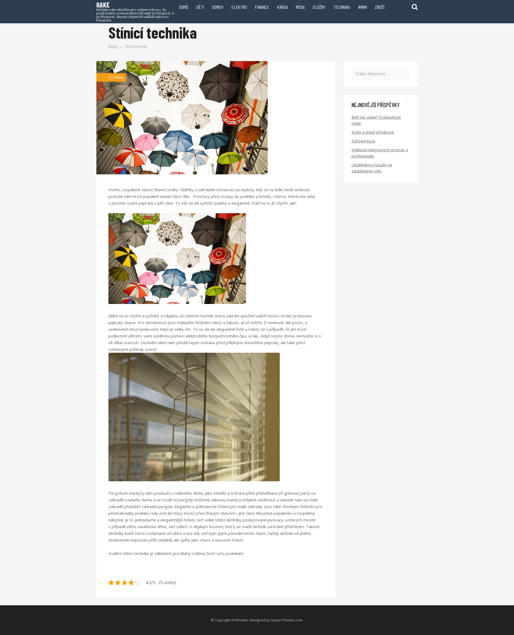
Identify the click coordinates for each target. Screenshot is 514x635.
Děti (200, 7)
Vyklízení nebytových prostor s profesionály (380, 153)
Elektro (239, 7)
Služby (319, 7)
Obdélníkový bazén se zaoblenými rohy (372, 168)
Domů (183, 7)
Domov (217, 7)
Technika (341, 7)
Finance (262, 7)
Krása (282, 7)
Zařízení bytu (363, 141)
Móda (300, 7)
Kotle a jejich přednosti (373, 132)
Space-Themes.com (287, 620)
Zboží (379, 7)
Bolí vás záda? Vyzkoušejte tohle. (376, 120)
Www (362, 7)
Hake (135, 11)
